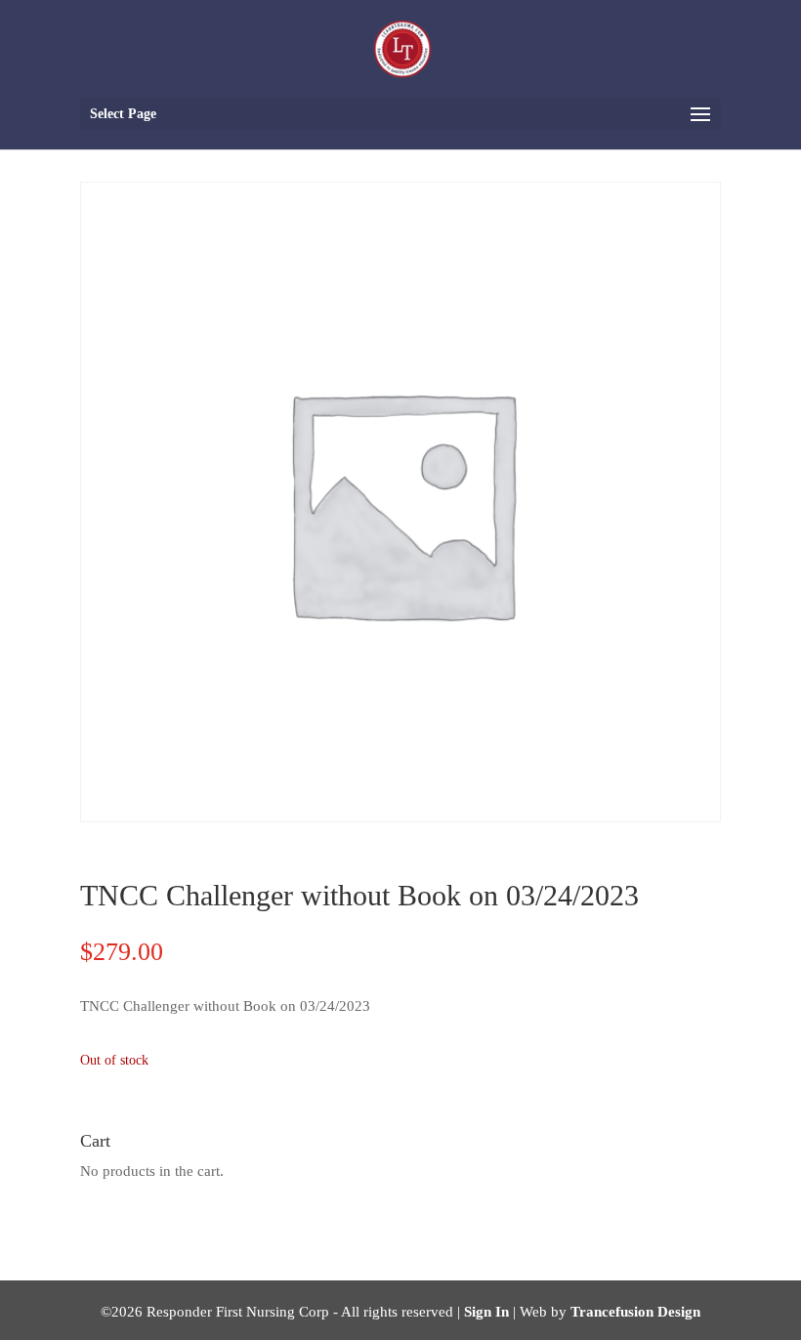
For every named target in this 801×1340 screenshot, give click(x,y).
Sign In (486, 1311)
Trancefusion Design (635, 1311)
